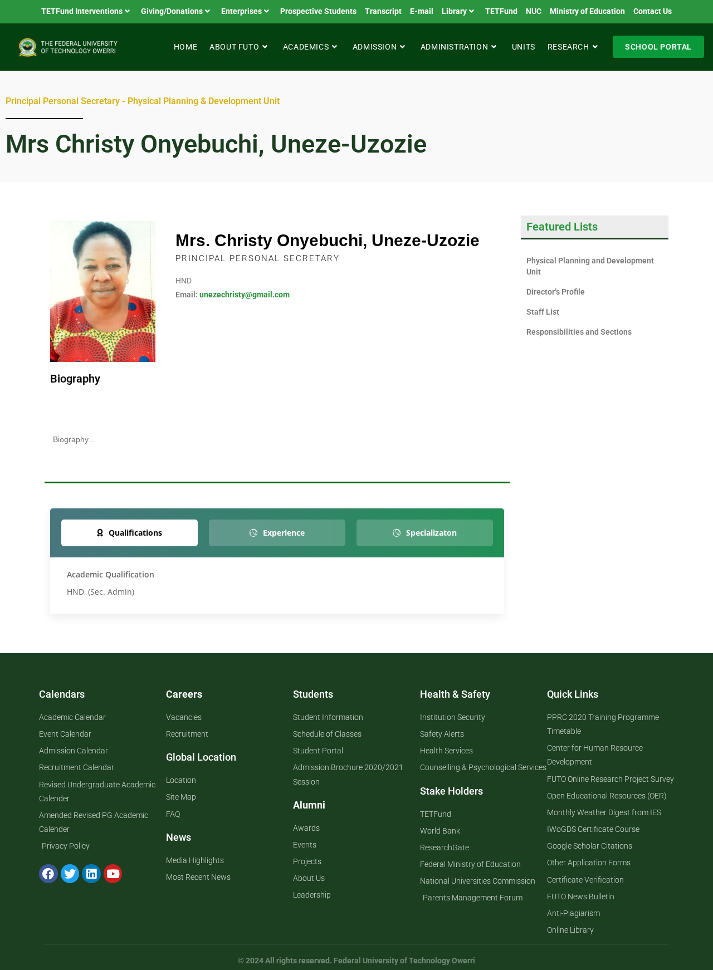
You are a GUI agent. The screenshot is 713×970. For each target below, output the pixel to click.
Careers (184, 694)
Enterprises (241, 11)
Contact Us (652, 11)
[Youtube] (113, 873)
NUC (533, 11)
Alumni (309, 805)
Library (454, 11)
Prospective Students (318, 11)
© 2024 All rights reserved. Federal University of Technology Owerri (356, 960)
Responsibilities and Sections (579, 331)
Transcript (383, 11)
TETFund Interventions (82, 11)
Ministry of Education (587, 11)
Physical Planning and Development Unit (590, 266)
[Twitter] (70, 873)
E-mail (421, 11)
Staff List (542, 311)
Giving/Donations (172, 11)
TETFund (501, 11)
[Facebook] (48, 873)
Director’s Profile (555, 291)
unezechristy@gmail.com (244, 294)
